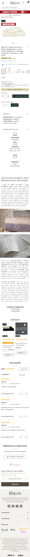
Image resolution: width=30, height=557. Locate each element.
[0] (27, 3)
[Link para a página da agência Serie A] (11, 555)
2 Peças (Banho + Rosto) (8, 85)
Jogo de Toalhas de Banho (7, 17)
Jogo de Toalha (17, 15)
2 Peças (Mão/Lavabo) (22, 85)
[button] (14, 43)
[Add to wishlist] (28, 47)
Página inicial (4, 15)
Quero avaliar (24, 369)
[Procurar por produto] (3, 7)
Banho (10, 15)
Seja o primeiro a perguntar (15, 457)
